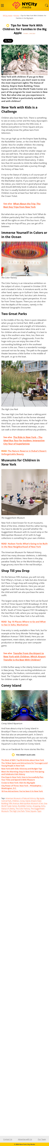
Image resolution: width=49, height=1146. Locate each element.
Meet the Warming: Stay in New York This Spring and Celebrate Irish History (22, 772)
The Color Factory (23, 808)
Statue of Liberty (8, 808)
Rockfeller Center (25, 806)
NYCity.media (7, 15)
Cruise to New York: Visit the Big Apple (18, 782)
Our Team (42, 1139)
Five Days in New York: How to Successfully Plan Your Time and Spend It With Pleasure (22, 778)
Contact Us (7, 1139)
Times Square (30, 811)
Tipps (39, 811)
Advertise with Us (25, 1139)
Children (15, 801)
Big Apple (40, 798)
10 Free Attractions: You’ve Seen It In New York (22, 791)
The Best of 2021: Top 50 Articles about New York (22, 760)
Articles (16, 15)
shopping (36, 806)
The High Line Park (16, 811)
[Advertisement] (24, 923)
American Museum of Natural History (21, 798)
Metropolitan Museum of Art (31, 803)
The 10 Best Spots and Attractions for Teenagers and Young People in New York (24, 764)
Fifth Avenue (14, 803)
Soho (43, 806)
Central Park (6, 801)
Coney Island (25, 801)
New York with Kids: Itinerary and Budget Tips (21, 768)
